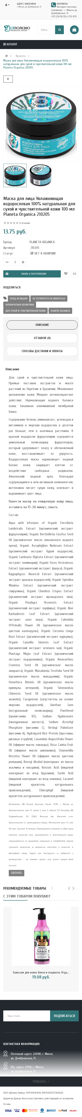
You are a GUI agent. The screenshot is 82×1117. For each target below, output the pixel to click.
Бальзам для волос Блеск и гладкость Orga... (41, 972)
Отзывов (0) (42, 338)
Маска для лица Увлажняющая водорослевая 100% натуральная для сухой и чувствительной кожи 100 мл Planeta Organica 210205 (37, 64)
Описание (42, 325)
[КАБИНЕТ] (8, 4)
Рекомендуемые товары (24, 888)
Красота (21, 56)
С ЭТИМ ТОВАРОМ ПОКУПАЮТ (27, 896)
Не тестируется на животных (49, 298)
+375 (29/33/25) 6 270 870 (64, 16)
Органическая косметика (19, 304)
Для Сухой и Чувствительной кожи (25, 310)
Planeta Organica (60, 310)
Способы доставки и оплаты (42, 351)
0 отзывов (24, 223)
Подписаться (64, 1016)
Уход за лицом (18, 298)
